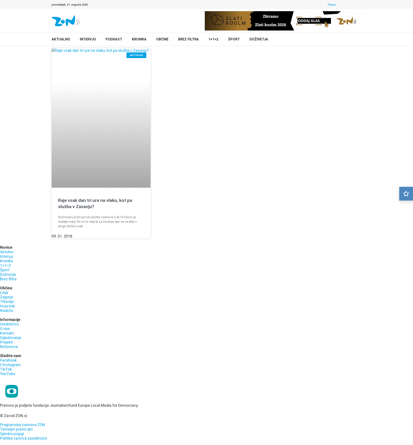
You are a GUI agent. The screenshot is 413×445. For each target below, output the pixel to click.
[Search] (359, 40)
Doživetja (259, 39)
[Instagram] (348, 4)
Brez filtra (188, 39)
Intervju (88, 39)
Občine (162, 39)
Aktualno (61, 39)
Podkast (114, 39)
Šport (234, 39)
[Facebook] (343, 4)
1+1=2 (213, 39)
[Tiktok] (354, 4)
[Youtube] (359, 4)
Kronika (139, 39)
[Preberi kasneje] (406, 194)
